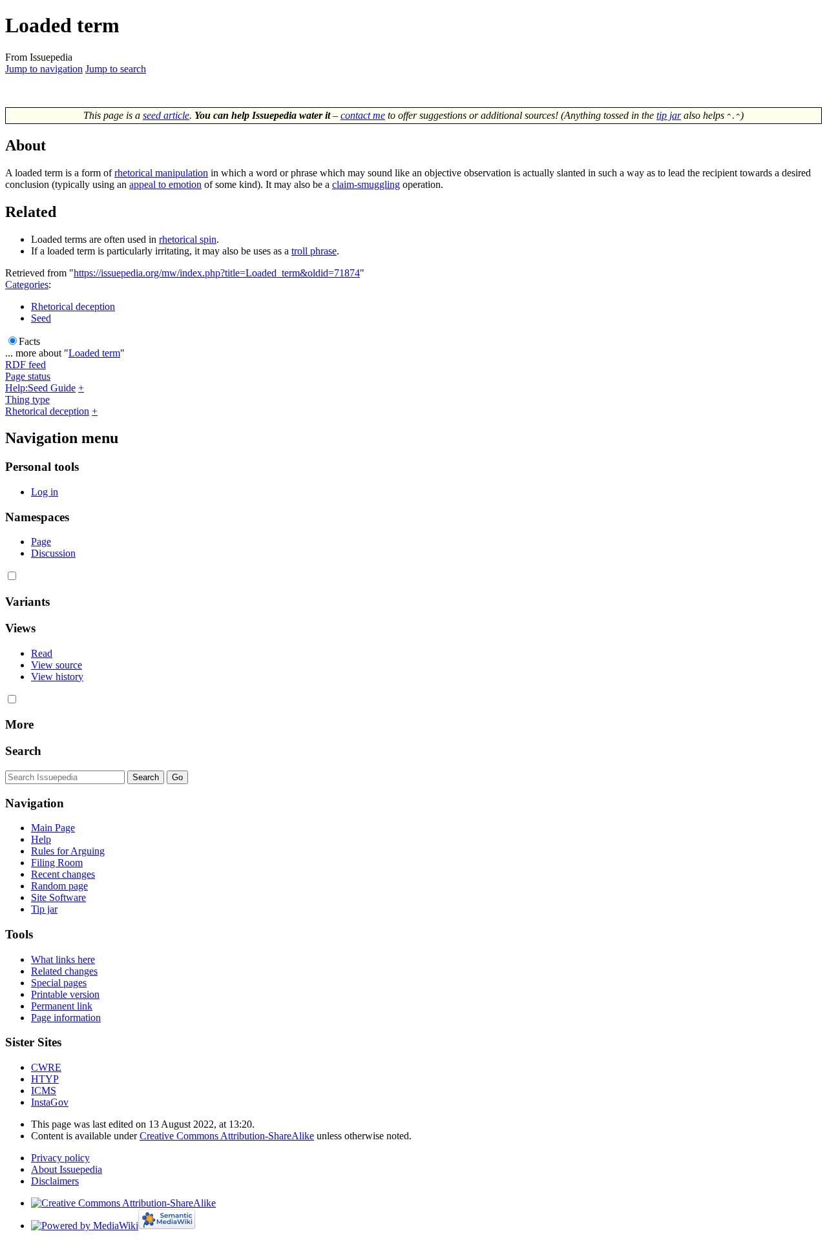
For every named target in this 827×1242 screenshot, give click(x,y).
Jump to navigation (44, 68)
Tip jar (44, 909)
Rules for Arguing (68, 850)
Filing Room (57, 862)
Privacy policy (60, 1157)
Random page (59, 885)
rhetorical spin (187, 239)
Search (23, 751)
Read (41, 653)
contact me (362, 115)
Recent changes (63, 874)
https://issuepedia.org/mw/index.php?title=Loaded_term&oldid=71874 (217, 272)
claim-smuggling (366, 184)
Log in (44, 491)
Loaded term (94, 352)
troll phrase (314, 250)
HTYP (45, 1078)
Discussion (53, 553)
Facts (29, 341)
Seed (41, 318)
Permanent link (61, 1005)
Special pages (59, 982)
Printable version (65, 994)
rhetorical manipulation (161, 172)
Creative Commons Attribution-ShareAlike (227, 1135)
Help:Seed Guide (40, 387)
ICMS (43, 1090)
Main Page (53, 827)
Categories (26, 284)
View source (56, 664)
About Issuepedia (66, 1169)
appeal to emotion (165, 184)
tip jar (668, 115)
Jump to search (115, 68)
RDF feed (25, 364)
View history (57, 676)
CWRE (46, 1067)
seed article (166, 115)
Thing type (27, 399)
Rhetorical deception (73, 306)
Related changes (64, 971)
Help (41, 839)
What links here (63, 959)
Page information (66, 1017)
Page (41, 541)
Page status (27, 376)
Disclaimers (55, 1180)
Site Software (58, 897)
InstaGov (49, 1102)
